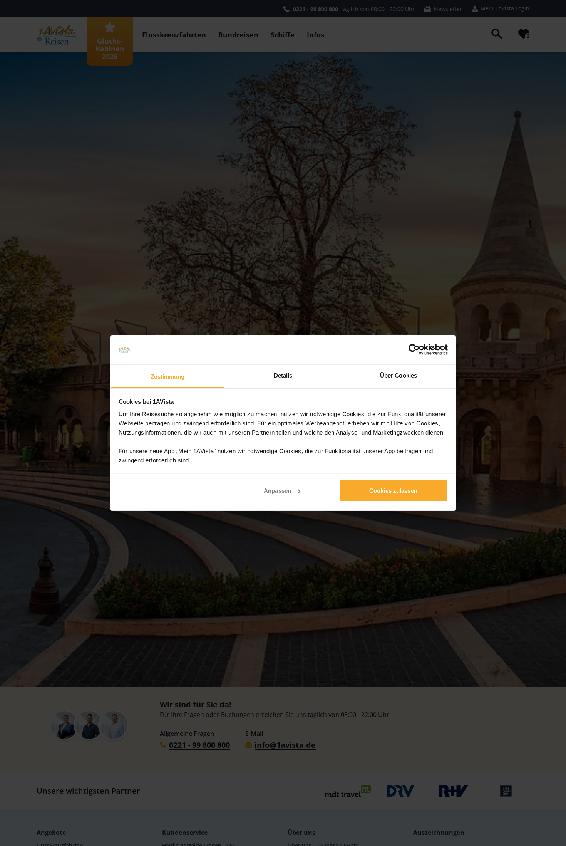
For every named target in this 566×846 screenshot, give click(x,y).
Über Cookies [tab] (398, 375)
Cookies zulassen (393, 490)
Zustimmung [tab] (168, 376)
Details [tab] (283, 375)
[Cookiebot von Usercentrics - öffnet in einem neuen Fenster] (414, 350)
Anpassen (277, 490)
